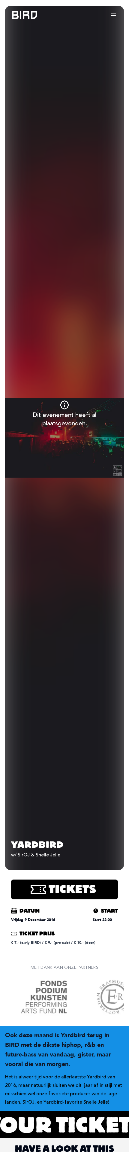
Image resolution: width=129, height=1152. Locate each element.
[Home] (18, 15)
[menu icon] (113, 13)
